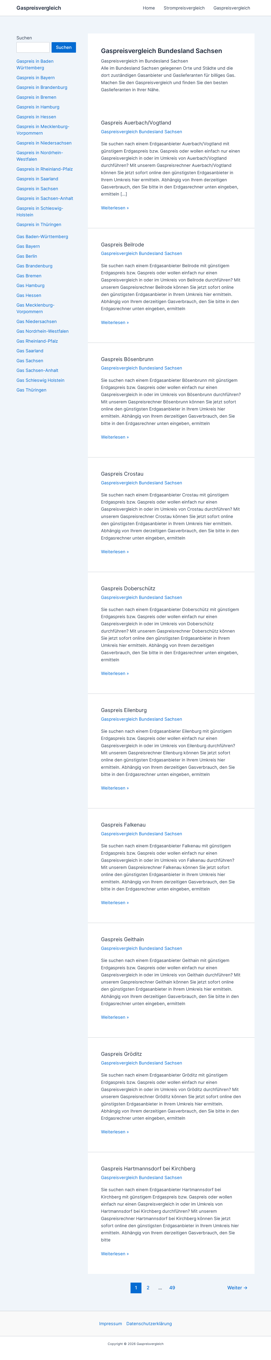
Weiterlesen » (115, 208)
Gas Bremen (28, 275)
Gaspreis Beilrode (122, 244)
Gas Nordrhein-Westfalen (42, 331)
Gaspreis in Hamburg (37, 106)
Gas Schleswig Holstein (40, 380)
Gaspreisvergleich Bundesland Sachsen (141, 131)
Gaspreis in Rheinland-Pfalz (44, 169)
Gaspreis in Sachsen (37, 188)
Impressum (110, 1323)
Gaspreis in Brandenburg (41, 87)
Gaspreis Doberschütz (128, 588)
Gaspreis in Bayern (35, 77)
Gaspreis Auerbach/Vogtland (136, 123)
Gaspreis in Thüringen (38, 224)
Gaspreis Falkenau (123, 825)
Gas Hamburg (30, 285)
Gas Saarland (29, 350)
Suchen (24, 37)
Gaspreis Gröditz (121, 1054)
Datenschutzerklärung (149, 1323)
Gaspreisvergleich (38, 8)
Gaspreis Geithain (122, 939)
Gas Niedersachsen (36, 321)
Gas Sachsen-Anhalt (37, 370)
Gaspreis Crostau (122, 474)
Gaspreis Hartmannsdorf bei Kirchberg (148, 1168)
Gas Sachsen (29, 360)
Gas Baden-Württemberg (42, 236)
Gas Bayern (28, 246)
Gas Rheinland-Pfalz (37, 341)
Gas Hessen (28, 295)
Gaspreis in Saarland (37, 178)
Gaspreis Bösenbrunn (127, 359)
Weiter (237, 1288)
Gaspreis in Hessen (36, 116)
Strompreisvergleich (184, 7)
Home (149, 7)
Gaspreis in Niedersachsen (44, 142)
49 (172, 1288)
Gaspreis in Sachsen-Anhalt (44, 198)
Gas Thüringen (31, 390)
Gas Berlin (26, 256)
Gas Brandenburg (34, 265)
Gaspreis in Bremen (36, 97)
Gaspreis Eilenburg (124, 710)
